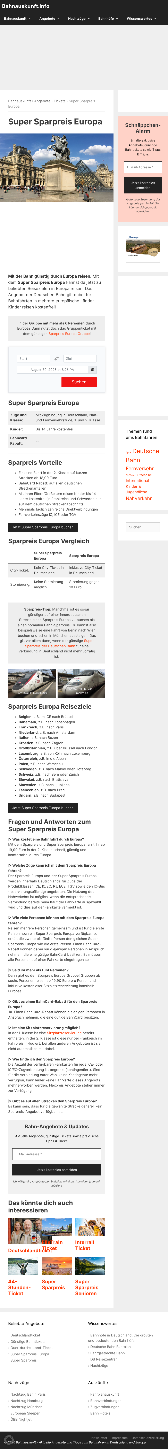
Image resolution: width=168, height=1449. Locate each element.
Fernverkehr (140, 468)
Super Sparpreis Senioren (86, 1287)
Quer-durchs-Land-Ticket (31, 1348)
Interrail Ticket (84, 1245)
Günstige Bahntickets (27, 1342)
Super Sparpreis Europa (29, 1354)
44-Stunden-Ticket (19, 1287)
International (137, 480)
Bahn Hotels (100, 1413)
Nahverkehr (139, 498)
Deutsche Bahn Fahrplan (110, 1347)
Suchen (79, 381)
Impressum (119, 1438)
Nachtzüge (77, 18)
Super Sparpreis (53, 1284)
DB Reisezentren (104, 1359)
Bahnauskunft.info (25, 6)
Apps (128, 452)
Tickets (60, 101)
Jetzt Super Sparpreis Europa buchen (43, 527)
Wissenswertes (139, 18)
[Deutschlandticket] (30, 1242)
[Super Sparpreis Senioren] (90, 1273)
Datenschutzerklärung (148, 1438)
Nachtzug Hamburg (26, 1401)
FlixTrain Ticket (52, 1245)
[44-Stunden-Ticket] (23, 1273)
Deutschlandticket (30, 1251)
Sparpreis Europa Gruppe (69, 334)
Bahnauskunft (15, 18)
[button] (9, 1440)
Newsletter (99, 1438)
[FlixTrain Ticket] (57, 1233)
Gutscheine (143, 475)
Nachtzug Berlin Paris (28, 1394)
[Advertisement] (84, 57)
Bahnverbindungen (105, 1401)
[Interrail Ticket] (90, 1233)
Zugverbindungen (104, 1407)
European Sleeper (25, 1413)
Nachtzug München (26, 1407)
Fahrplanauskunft (104, 1394)
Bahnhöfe (106, 18)
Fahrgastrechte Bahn (107, 1353)
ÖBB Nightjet (21, 1419)
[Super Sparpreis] (57, 1273)
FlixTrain (130, 475)
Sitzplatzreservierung (64, 1033)
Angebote (47, 18)
